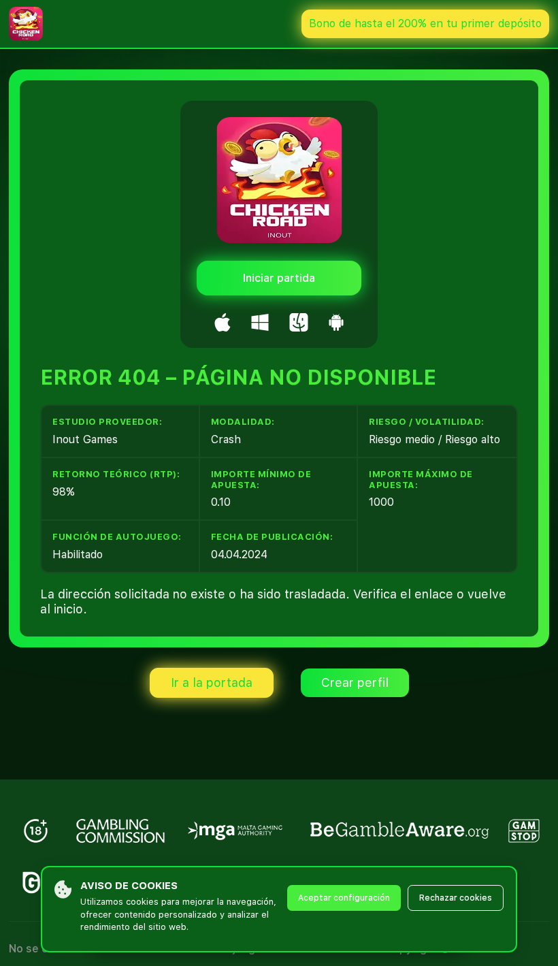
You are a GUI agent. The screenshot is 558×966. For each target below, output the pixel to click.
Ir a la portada (211, 682)
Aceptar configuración (344, 898)
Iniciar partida (279, 278)
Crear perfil (355, 682)
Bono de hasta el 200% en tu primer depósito (425, 23)
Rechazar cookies (455, 898)
